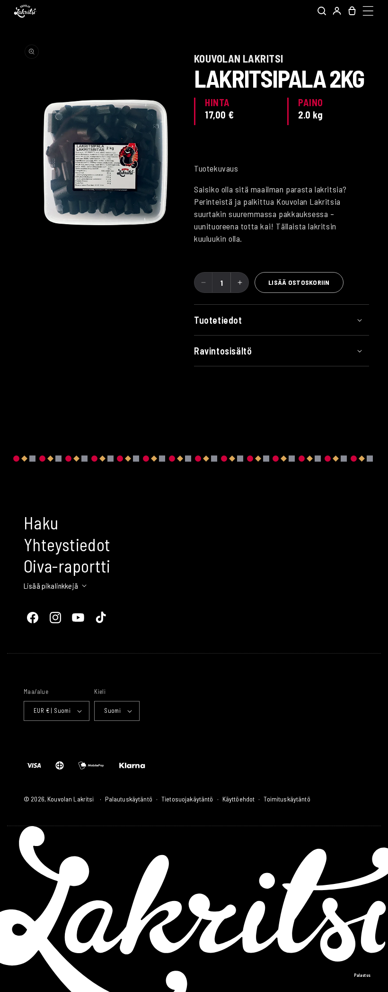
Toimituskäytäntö (287, 799)
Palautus (362, 975)
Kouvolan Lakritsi (70, 799)
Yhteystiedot (67, 544)
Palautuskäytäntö (128, 799)
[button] (321, 11)
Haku (41, 522)
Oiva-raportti (67, 565)
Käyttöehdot (238, 799)
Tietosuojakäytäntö (187, 799)
